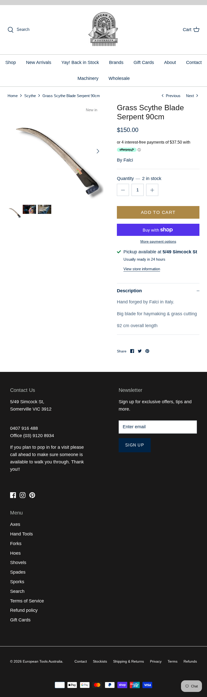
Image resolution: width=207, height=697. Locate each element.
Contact (194, 62)
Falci (128, 160)
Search (17, 591)
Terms (172, 661)
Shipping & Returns (128, 661)
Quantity (139, 178)
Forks (15, 543)
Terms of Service (27, 600)
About (170, 62)
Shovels (18, 562)
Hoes (15, 553)
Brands (116, 62)
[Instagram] (22, 495)
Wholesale (119, 78)
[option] (56, 151)
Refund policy (24, 610)
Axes (15, 524)
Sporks (17, 581)
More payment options (158, 241)
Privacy (156, 661)
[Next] (98, 151)
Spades (17, 572)
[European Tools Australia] (103, 29)
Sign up (134, 445)
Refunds (190, 661)
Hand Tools (21, 533)
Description (129, 290)
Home (13, 95)
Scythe (30, 95)
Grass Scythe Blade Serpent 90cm (71, 95)
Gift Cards (144, 62)
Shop (10, 62)
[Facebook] (13, 495)
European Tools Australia (42, 661)
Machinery (87, 78)
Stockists (100, 661)
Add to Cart (158, 212)
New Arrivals (38, 62)
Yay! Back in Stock (80, 62)
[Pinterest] (32, 495)
